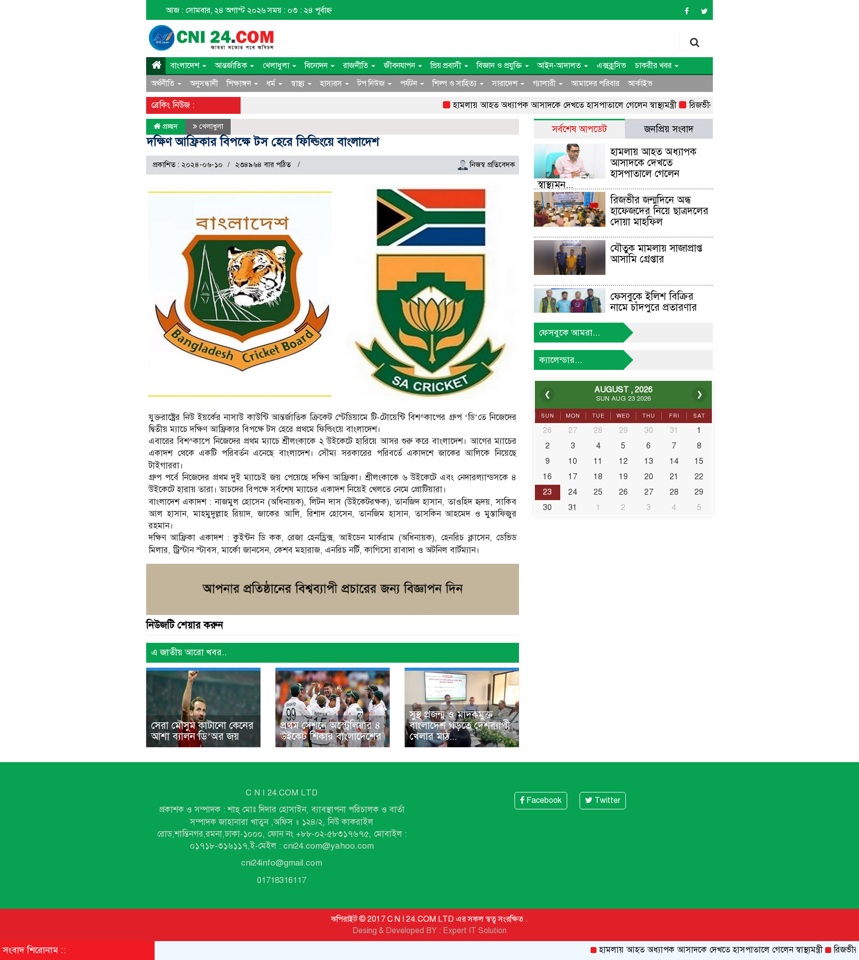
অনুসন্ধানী (204, 83)
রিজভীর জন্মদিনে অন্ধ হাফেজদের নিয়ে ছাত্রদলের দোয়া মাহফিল (659, 211)
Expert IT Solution (475, 931)
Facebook (543, 800)
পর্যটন (409, 83)
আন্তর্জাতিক (232, 66)
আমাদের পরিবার (595, 83)
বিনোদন (317, 66)
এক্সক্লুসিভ (611, 66)
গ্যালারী (545, 83)
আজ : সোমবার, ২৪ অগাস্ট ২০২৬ (215, 10)
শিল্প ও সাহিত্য (455, 83)
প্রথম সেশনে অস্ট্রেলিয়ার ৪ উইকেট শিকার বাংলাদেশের (330, 731)
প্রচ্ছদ (169, 126)
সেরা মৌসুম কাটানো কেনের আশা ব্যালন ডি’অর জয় (202, 731)
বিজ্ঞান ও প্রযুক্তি (500, 66)
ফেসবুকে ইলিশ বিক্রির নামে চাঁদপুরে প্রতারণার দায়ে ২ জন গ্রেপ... (653, 307)
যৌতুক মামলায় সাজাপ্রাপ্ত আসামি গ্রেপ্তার (656, 253)
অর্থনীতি (163, 83)
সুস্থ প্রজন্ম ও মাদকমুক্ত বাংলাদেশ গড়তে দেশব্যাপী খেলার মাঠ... (460, 725)
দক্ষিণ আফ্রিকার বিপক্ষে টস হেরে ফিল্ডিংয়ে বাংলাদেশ (263, 141)
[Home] (156, 65)
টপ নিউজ (372, 83)
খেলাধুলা (276, 66)
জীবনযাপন (400, 66)
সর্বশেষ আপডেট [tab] (579, 129)
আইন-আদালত (560, 66)
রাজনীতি (356, 66)
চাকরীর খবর (654, 66)
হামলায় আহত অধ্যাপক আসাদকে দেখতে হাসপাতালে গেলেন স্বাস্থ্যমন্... (616, 168)
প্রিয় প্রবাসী (446, 66)
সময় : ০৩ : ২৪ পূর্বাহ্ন (299, 10)
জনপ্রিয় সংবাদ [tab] (668, 129)
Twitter (606, 800)
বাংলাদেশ (186, 66)
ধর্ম (271, 83)
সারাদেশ (505, 83)
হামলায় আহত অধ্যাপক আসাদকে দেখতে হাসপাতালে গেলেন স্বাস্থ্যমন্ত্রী (539, 105)
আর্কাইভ (640, 83)
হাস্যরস (332, 83)
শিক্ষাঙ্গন (240, 83)
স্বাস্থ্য (299, 83)
